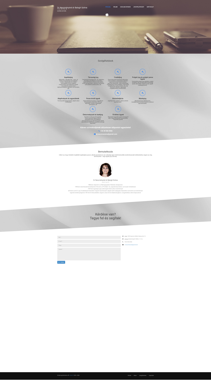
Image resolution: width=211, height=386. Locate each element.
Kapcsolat (151, 375)
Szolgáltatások (142, 375)
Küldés (62, 262)
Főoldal (129, 375)
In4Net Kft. (71, 375)
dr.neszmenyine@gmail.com (131, 244)
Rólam (135, 375)
